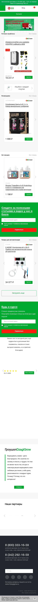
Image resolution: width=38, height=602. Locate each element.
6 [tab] (19, 32)
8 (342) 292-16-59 (17, 555)
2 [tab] (7, 32)
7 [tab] (22, 32)
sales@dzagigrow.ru (12, 584)
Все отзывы (29, 372)
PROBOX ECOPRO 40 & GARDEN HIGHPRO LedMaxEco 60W (17, 43)
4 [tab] (13, 32)
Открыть (19, 487)
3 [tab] (10, 32)
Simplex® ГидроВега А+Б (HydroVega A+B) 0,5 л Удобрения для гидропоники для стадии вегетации (18, 187)
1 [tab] (4, 32)
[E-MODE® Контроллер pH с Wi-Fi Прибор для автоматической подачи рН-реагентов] (19, 267)
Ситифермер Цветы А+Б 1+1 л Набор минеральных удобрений (17, 105)
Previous (2, 58)
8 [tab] (25, 32)
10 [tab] (31, 32)
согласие (9, 223)
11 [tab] (34, 32)
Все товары (33, 96)
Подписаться (19, 229)
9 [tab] (28, 32)
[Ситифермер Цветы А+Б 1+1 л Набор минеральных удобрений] (19, 123)
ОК (35, 598)
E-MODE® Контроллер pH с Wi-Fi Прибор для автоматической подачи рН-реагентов (18, 249)
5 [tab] (16, 32)
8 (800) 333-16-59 (17, 545)
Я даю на (16, 224)
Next (35, 58)
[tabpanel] (19, 25)
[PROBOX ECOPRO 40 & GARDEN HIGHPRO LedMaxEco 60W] (19, 61)
